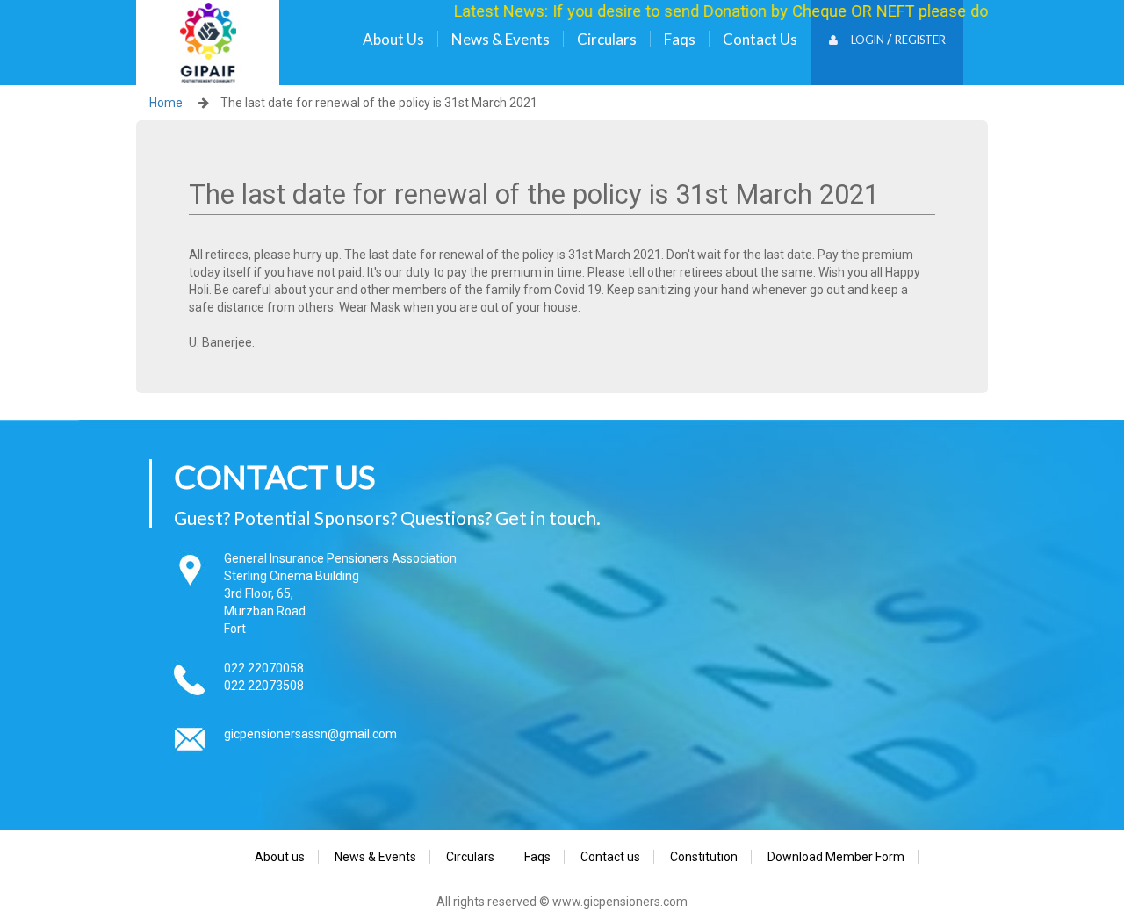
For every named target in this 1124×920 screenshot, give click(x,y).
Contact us (760, 39)
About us (393, 39)
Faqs (679, 39)
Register (920, 40)
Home (166, 103)
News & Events (500, 39)
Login (867, 40)
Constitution (704, 857)
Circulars (607, 39)
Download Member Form (835, 857)
